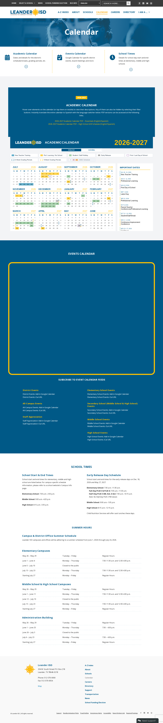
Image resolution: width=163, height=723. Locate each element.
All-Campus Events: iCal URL (34, 410)
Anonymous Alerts (96, 713)
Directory (129, 12)
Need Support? (149, 721)
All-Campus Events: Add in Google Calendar (40, 407)
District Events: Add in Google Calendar (39, 394)
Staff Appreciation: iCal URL (34, 424)
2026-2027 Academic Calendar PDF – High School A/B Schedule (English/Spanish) (81, 124)
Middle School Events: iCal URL (100, 426)
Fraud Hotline (84, 713)
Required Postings (132, 713)
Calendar (102, 12)
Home (14, 3)
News (40, 3)
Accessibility (107, 713)
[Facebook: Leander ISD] (139, 3)
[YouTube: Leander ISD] (147, 3)
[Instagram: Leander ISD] (143, 3)
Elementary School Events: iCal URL (101, 397)
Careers (115, 12)
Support (88, 690)
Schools (88, 12)
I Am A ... (142, 12)
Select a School (26, 3)
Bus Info (73, 3)
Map (40, 686)
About (76, 12)
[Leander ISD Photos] (151, 3)
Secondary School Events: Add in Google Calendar (107, 410)
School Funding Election (56, 3)
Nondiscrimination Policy (71, 713)
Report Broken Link (119, 713)
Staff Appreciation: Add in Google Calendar (40, 421)
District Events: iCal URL (32, 397)
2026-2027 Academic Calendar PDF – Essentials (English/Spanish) (81, 121)
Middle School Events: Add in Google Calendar (106, 423)
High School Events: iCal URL (99, 439)
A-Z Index (63, 12)
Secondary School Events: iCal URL (101, 413)
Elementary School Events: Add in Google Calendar (108, 394)
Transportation (92, 694)
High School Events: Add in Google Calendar (105, 436)
